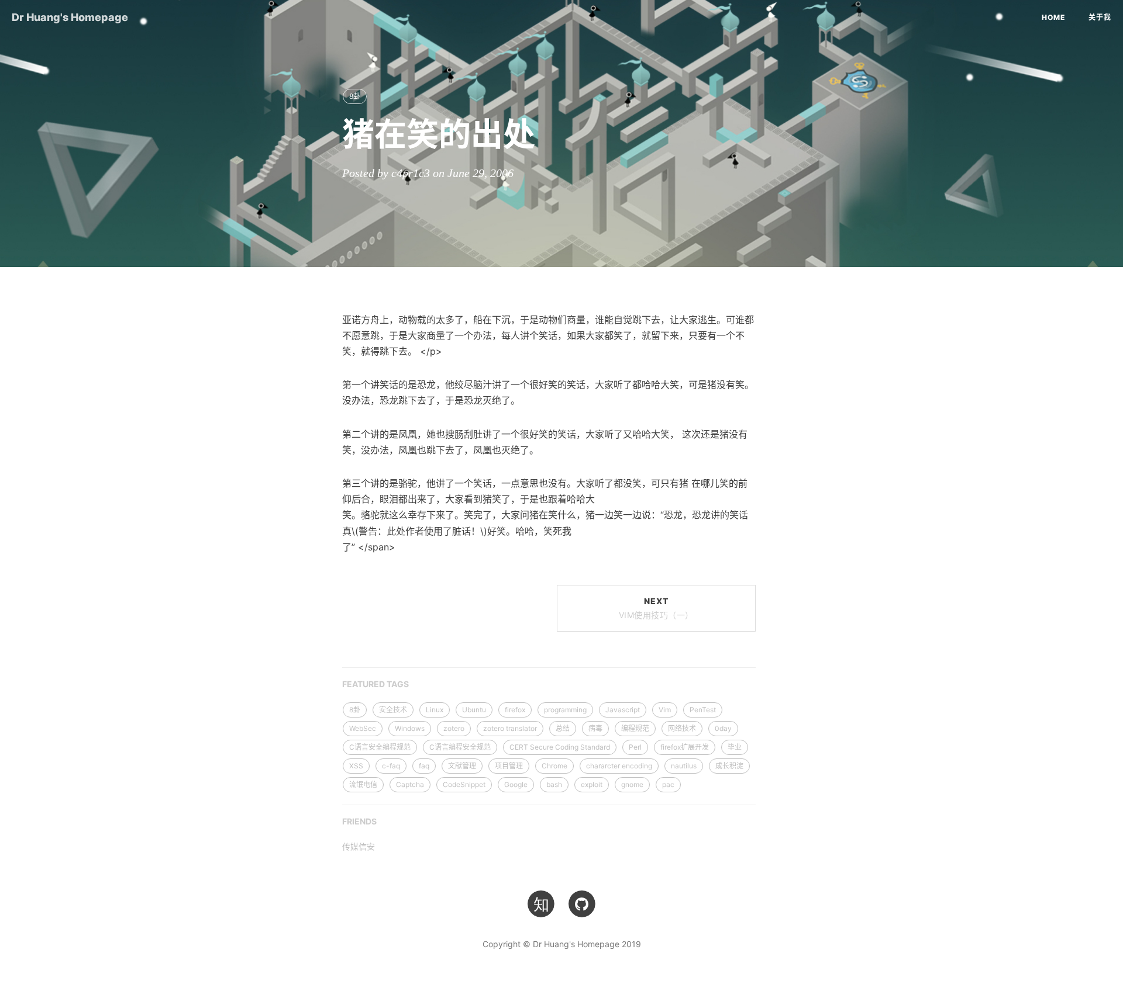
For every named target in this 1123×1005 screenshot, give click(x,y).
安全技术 (393, 709)
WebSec (362, 728)
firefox (515, 709)
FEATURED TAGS (375, 684)
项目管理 (509, 765)
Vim (665, 709)
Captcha (410, 784)
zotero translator (510, 728)
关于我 (1099, 17)
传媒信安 (358, 846)
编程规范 (635, 728)
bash (554, 784)
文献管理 (462, 765)
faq (424, 765)
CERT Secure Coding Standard (559, 747)
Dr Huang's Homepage (70, 17)
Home (1053, 17)
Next (656, 608)
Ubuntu (474, 709)
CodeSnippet (464, 784)
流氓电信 (363, 784)
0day (723, 728)
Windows (410, 728)
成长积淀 (729, 765)
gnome (632, 784)
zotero (453, 728)
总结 (563, 728)
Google (516, 784)
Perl (635, 747)
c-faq (391, 765)
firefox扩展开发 (684, 747)
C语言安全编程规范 (380, 747)
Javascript (622, 709)
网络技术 (682, 728)
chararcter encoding (619, 765)
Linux (434, 709)
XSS (356, 765)
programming (565, 709)
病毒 (595, 728)
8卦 (354, 96)
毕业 (735, 747)
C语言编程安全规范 (460, 747)
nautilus (684, 765)
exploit (591, 784)
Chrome (554, 765)
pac (668, 784)
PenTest (703, 709)
